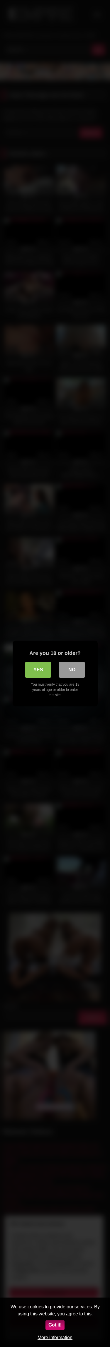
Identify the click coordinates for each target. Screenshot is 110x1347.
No (71, 669)
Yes (38, 669)
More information (55, 1337)
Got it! (55, 1324)
